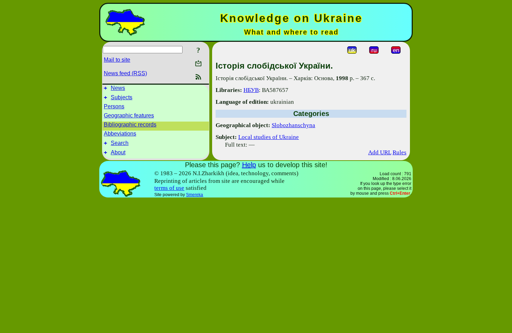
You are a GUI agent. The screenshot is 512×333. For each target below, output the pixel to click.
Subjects (121, 97)
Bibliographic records (130, 124)
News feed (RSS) (125, 73)
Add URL (379, 152)
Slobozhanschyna (293, 125)
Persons (114, 106)
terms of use (169, 188)
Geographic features (129, 115)
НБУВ (251, 90)
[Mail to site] (198, 63)
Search (120, 143)
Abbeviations (120, 134)
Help (249, 165)
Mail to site (117, 60)
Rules (399, 152)
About (118, 152)
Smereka (194, 194)
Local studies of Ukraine (268, 137)
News (118, 88)
